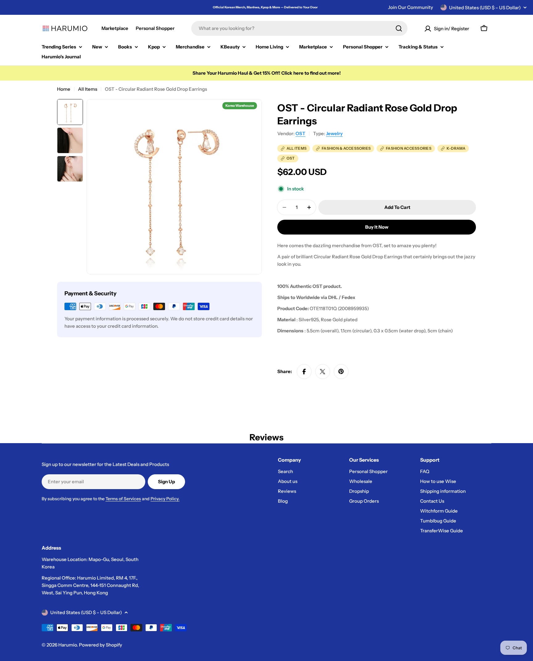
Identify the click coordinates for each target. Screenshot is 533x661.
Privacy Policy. (165, 498)
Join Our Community (410, 7)
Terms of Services (123, 498)
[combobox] (299, 28)
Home (63, 89)
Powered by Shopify (100, 645)
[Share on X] (322, 371)
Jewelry (334, 133)
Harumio (67, 645)
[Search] (399, 28)
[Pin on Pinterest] (341, 371)
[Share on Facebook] (304, 371)
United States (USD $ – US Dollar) (485, 7)
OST (300, 133)
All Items (87, 89)
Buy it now (376, 227)
